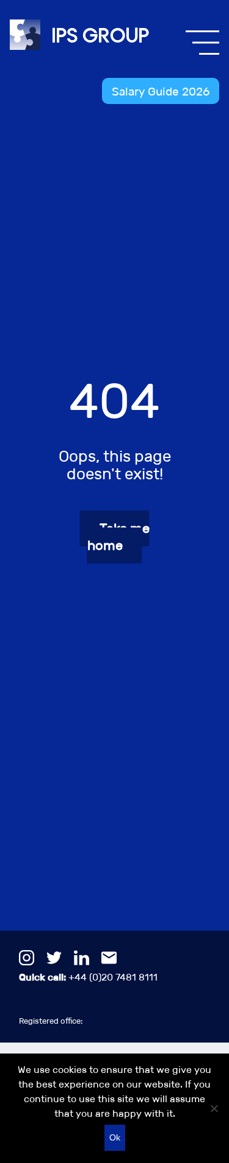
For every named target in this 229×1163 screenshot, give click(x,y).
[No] (214, 1108)
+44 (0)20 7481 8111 (88, 977)
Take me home (118, 537)
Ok (114, 1137)
